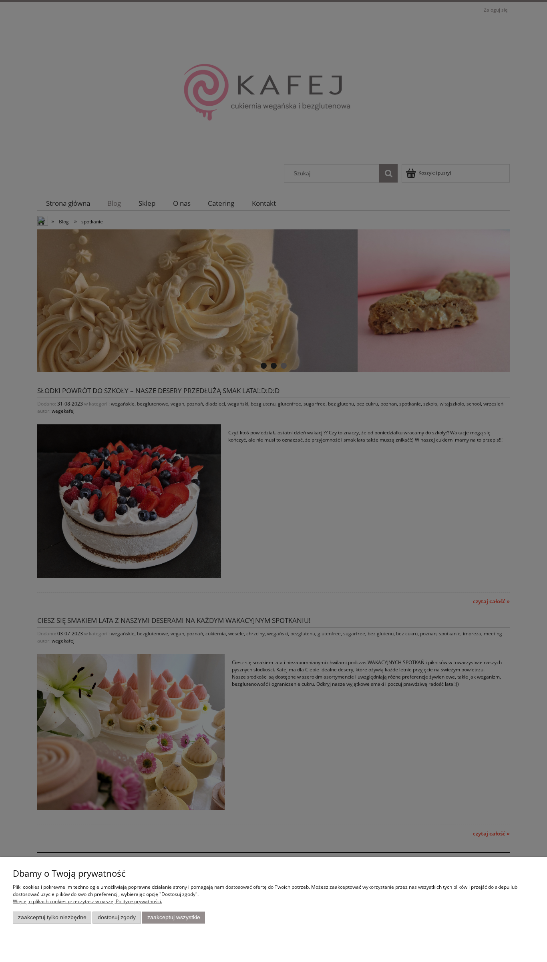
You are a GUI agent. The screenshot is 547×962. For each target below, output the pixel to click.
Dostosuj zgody (117, 917)
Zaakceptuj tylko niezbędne (52, 917)
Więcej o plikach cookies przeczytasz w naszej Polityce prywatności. (87, 901)
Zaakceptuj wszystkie (173, 917)
